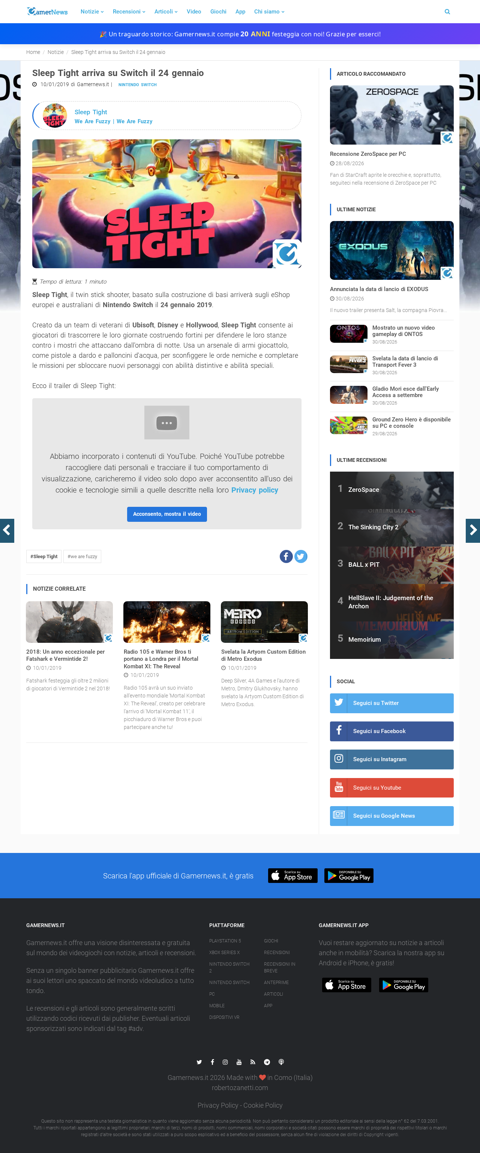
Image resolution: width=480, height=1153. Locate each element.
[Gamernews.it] (47, 11)
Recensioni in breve (280, 968)
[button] (286, 556)
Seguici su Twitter (376, 703)
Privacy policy (254, 489)
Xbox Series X (224, 952)
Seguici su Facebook (379, 731)
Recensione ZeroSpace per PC (368, 154)
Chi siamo (267, 11)
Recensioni (127, 11)
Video (194, 11)
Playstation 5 (225, 941)
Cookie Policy (263, 1105)
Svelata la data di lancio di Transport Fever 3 (405, 361)
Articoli (163, 11)
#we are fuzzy (82, 556)
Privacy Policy (218, 1105)
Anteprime (276, 982)
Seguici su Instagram (379, 759)
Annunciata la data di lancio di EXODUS (379, 289)
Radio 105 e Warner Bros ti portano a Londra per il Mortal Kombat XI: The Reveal (161, 659)
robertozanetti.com (240, 1088)
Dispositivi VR (224, 1017)
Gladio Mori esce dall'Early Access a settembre (405, 392)
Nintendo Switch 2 (229, 968)
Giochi (218, 11)
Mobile (217, 1005)
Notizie (90, 11)
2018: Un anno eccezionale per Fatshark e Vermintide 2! (65, 655)
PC (212, 994)
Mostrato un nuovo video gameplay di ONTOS (403, 331)
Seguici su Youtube (377, 787)
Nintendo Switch (137, 84)
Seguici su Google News (384, 815)
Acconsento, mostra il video (167, 514)
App (240, 11)
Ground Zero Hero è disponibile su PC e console (411, 422)
